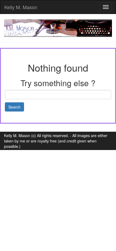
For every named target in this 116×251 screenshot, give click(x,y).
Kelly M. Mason (20, 7)
